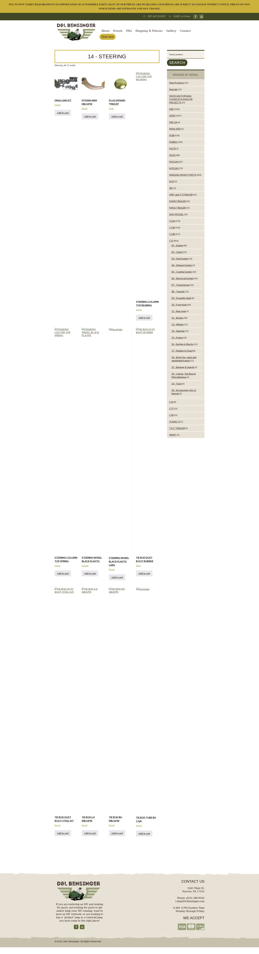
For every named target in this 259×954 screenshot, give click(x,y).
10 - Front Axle (179, 304)
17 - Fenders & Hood (182, 350)
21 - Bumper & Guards (182, 367)
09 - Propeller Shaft (181, 298)
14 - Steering (178, 330)
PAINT (173, 434)
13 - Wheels (177, 324)
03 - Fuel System (179, 258)
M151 (172, 155)
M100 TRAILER (177, 201)
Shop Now (107, 36)
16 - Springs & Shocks (182, 344)
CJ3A (172, 227)
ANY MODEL (176, 214)
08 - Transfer (178, 291)
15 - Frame (177, 337)
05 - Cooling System (181, 271)
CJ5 (171, 240)
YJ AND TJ (174, 421)
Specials (173, 89)
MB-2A (173, 122)
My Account (156, 16)
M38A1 (173, 141)
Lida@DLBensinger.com (189, 901)
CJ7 (171, 408)
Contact (185, 30)
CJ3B (172, 234)
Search (177, 63)
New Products (176, 82)
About (105, 30)
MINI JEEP (175, 128)
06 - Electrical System (182, 278)
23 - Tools (176, 383)
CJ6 (171, 401)
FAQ (129, 30)
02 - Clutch (177, 252)
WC (171, 187)
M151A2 (174, 168)
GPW (172, 115)
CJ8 (171, 415)
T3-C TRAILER (177, 428)
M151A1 (174, 161)
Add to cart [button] (63, 112)
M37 (171, 181)
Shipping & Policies (149, 30)
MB (171, 109)
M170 (172, 148)
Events (117, 30)
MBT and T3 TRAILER (181, 194)
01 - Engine (177, 245)
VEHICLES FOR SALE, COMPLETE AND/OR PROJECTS (180, 99)
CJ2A (172, 220)
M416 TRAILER (177, 207)
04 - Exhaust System (181, 265)
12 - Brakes (177, 317)
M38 (171, 135)
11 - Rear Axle (178, 311)
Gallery (171, 30)
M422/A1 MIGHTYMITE (182, 174)
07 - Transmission (180, 284)
